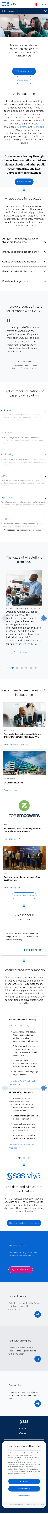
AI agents (22, 126)
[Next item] (43, 618)
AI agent (19, 417)
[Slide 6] (35, 668)
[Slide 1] (12, 668)
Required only (24, 1488)
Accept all (24, 1481)
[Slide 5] (31, 668)
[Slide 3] (22, 668)
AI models (38, 126)
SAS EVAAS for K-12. (25, 643)
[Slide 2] (17, 668)
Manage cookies (24, 1496)
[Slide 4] (26, 668)
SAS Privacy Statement (16, 1504)
